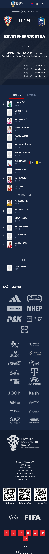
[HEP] (34, 308)
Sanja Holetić (21, 111)
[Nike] (15, 298)
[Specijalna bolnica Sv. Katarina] (34, 411)
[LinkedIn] (42, 533)
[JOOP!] (15, 393)
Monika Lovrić (21, 243)
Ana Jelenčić (20, 161)
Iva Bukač (19, 187)
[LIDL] (24, 329)
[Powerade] (15, 381)
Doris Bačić (20, 103)
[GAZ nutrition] (15, 420)
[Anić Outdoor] (15, 402)
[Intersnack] (34, 362)
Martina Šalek (21, 178)
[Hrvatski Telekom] (34, 372)
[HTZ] (15, 344)
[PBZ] (34, 319)
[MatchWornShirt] (34, 420)
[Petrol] (15, 308)
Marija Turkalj (21, 227)
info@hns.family (27, 474)
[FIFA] (33, 517)
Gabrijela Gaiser (22, 128)
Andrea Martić (21, 170)
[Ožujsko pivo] (34, 298)
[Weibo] (35, 533)
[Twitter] (13, 533)
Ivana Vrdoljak (21, 201)
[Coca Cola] (15, 362)
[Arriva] (34, 402)
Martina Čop (20, 120)
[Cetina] (15, 372)
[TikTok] (25, 538)
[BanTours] (15, 411)
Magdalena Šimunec (23, 145)
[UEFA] (13, 517)
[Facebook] (6, 533)
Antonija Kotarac (22, 153)
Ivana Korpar (20, 235)
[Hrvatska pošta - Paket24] (34, 344)
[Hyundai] (34, 381)
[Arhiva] (43, 3)
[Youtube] (28, 533)
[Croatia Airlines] (34, 353)
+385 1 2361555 (26, 471)
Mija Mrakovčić (21, 218)
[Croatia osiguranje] (15, 353)
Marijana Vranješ (22, 210)
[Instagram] (21, 533)
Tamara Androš (21, 136)
